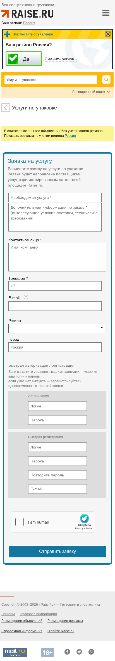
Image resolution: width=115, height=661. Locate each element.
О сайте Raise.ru (60, 631)
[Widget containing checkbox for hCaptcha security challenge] (53, 522)
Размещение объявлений (21, 621)
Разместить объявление (33, 34)
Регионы (8, 614)
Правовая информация (38, 614)
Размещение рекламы (65, 621)
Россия (70, 136)
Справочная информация (21, 631)
